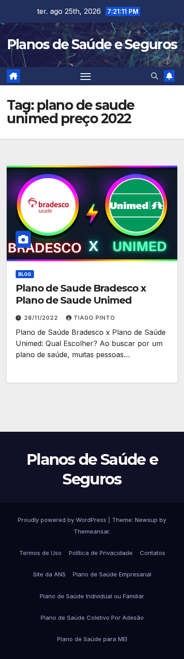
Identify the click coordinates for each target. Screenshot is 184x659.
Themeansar (91, 531)
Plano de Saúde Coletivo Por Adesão (92, 617)
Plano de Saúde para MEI (92, 638)
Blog (24, 274)
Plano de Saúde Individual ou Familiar (92, 596)
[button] (154, 75)
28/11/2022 (42, 317)
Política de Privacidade (101, 552)
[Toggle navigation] (86, 76)
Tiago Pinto (94, 317)
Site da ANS (49, 574)
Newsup (146, 519)
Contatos (152, 552)
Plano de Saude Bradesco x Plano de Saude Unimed (81, 294)
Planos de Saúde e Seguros (92, 44)
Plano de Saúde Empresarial (112, 574)
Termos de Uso (40, 552)
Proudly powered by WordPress (63, 519)
